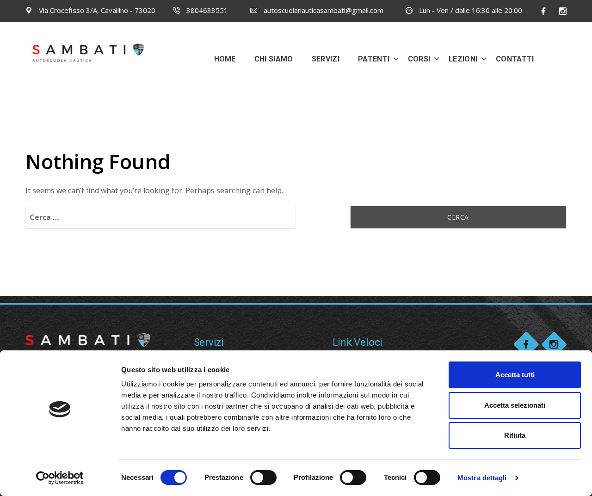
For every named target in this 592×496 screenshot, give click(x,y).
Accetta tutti (515, 375)
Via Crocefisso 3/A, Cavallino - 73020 (96, 10)
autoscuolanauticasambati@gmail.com (322, 10)
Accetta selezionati (514, 405)
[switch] (263, 477)
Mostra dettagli (482, 478)
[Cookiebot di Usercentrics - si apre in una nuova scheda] (59, 478)
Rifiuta (514, 435)
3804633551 (206, 10)
